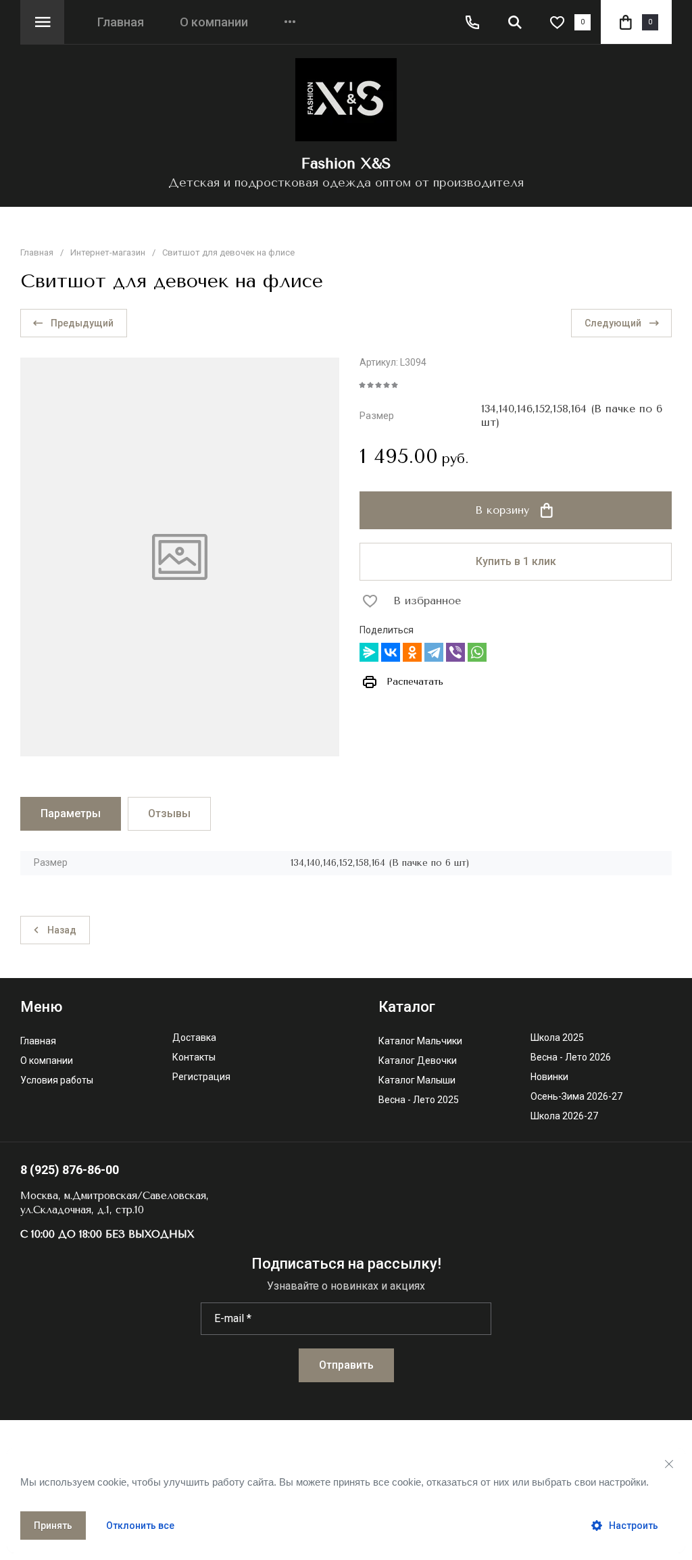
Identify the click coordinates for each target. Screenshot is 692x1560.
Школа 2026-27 (564, 1116)
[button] (42, 22)
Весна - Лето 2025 (418, 1100)
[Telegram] (433, 652)
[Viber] (455, 652)
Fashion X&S (346, 163)
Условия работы (56, 1080)
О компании (214, 22)
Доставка (194, 1038)
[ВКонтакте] (390, 652)
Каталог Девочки (417, 1061)
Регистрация (201, 1077)
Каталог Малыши (416, 1080)
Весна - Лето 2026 (570, 1057)
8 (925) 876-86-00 (69, 1170)
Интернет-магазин (107, 252)
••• (290, 22)
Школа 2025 (557, 1038)
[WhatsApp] (477, 652)
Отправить (346, 1365)
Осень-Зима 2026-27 (576, 1097)
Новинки (549, 1077)
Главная (120, 22)
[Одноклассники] (412, 652)
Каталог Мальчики (420, 1041)
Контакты (194, 1057)
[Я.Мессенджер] (369, 652)
